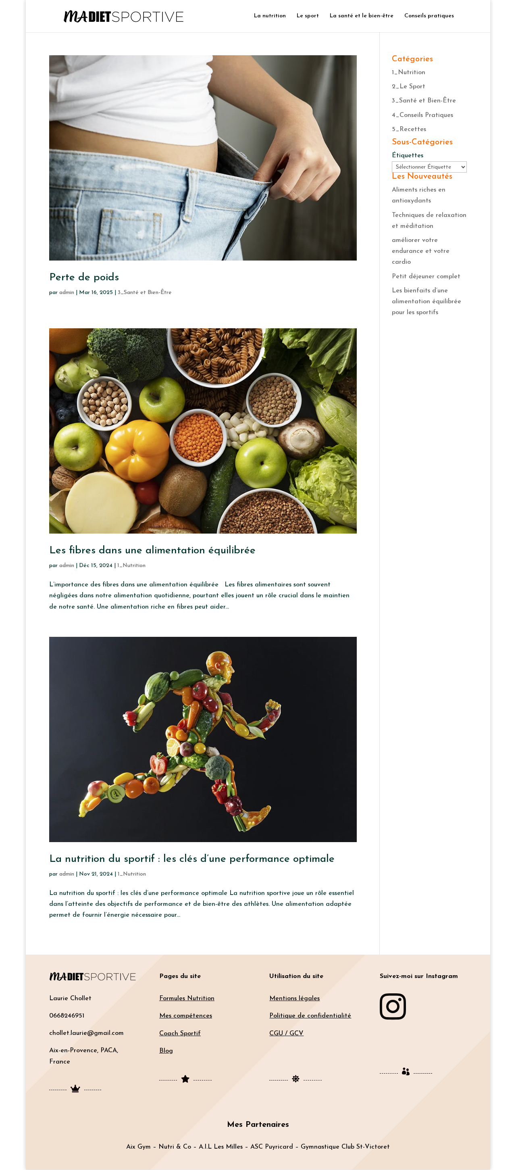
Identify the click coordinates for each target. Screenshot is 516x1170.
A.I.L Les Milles (221, 1147)
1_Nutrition (131, 566)
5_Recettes (409, 129)
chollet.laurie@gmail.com (86, 1033)
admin (66, 293)
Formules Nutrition (186, 998)
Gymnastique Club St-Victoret (345, 1147)
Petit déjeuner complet (426, 276)
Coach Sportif (180, 1033)
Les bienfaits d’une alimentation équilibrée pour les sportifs (426, 302)
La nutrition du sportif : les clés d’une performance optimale (192, 859)
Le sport (308, 16)
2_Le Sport (408, 86)
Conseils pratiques (429, 16)
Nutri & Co (174, 1147)
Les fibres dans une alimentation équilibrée (152, 550)
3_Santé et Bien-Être (145, 293)
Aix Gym (138, 1147)
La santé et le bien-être (361, 16)
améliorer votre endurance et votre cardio (420, 251)
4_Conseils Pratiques (422, 115)
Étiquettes (407, 155)
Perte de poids (84, 277)
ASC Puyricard (271, 1147)
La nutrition (270, 16)
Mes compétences (185, 1016)
